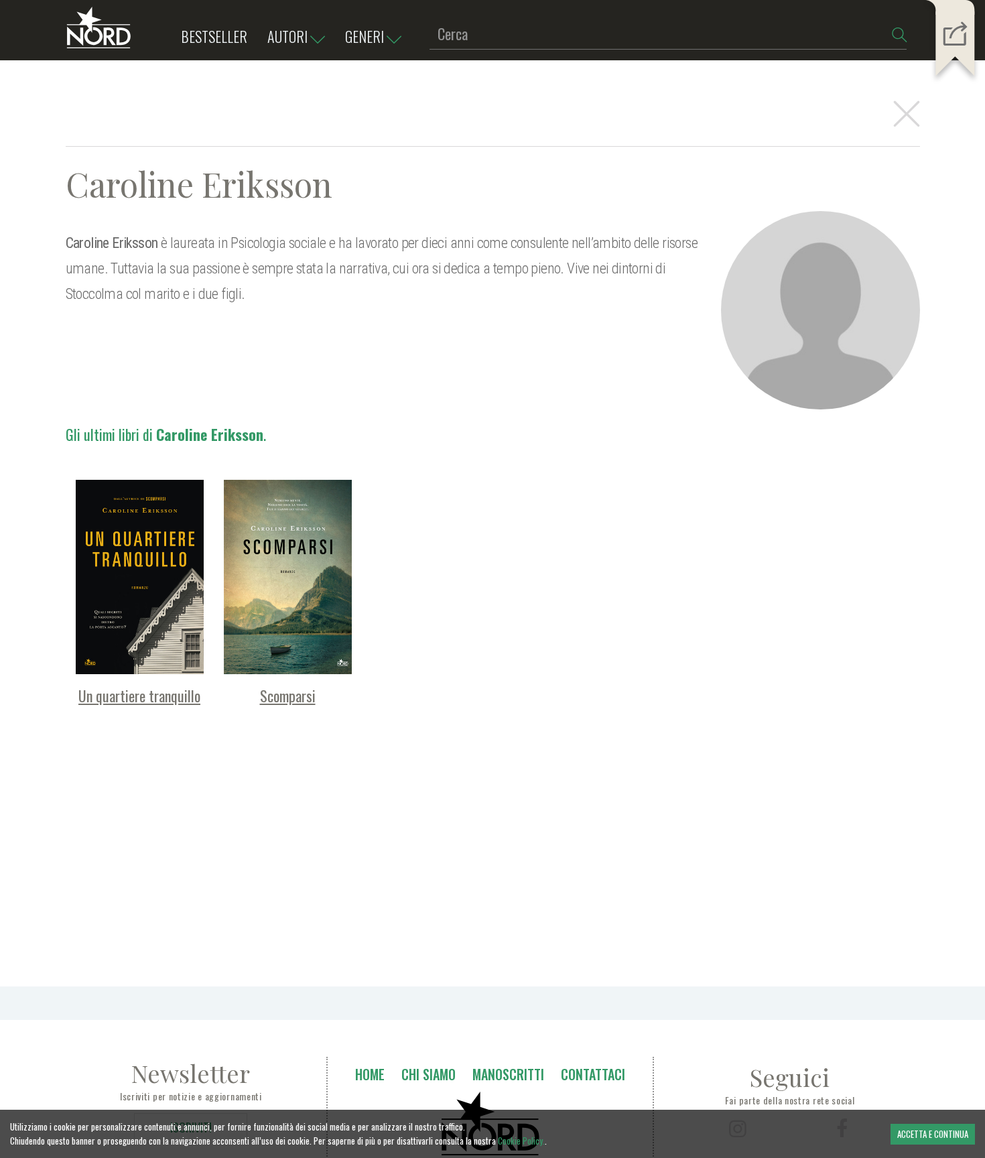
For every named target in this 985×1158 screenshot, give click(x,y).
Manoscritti (508, 1074)
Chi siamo (428, 1074)
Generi (364, 36)
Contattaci (593, 1074)
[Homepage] (99, 33)
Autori (287, 36)
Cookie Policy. (521, 1140)
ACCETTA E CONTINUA (932, 1134)
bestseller (214, 36)
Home (370, 1074)
